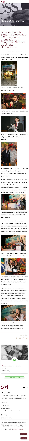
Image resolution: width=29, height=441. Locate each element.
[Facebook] (24, 387)
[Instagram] (27, 387)
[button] (17, 338)
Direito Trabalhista (6, 418)
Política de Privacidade (17, 429)
